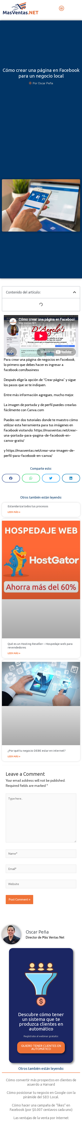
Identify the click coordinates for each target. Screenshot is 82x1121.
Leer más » (14, 512)
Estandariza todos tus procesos (28, 506)
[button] (61, 8)
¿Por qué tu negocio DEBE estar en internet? (37, 750)
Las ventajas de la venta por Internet (41, 1118)
